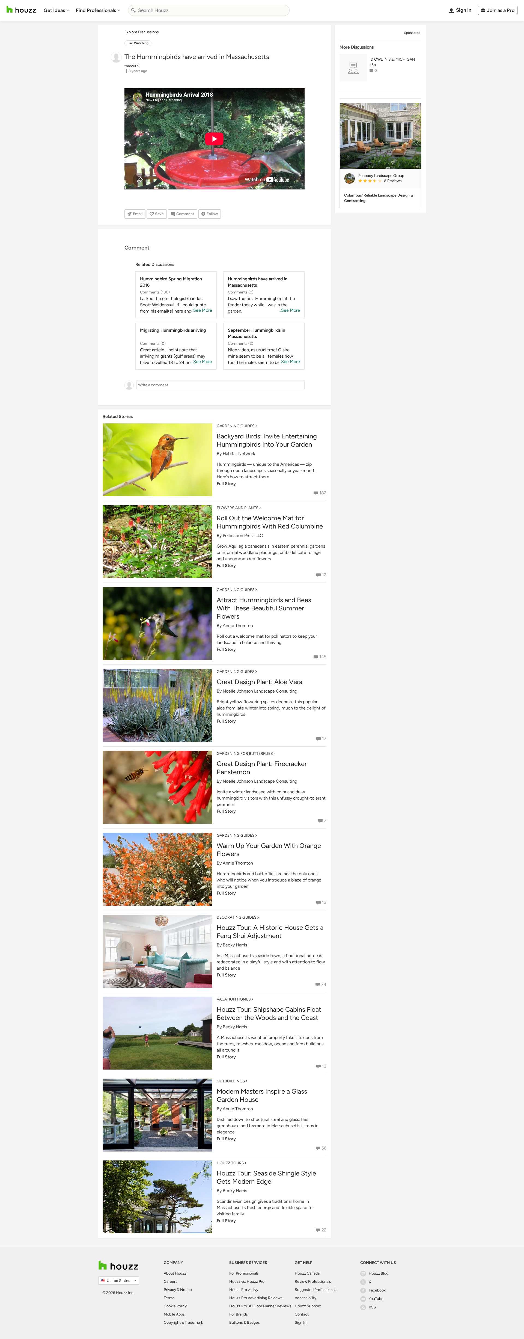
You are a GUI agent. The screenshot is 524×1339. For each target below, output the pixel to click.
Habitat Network (239, 453)
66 (323, 1148)
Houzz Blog (378, 1273)
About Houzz (175, 1273)
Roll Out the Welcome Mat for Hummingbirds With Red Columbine (270, 522)
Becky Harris (235, 945)
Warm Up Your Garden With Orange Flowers (269, 850)
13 (324, 902)
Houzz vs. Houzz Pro (246, 1281)
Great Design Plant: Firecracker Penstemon (262, 768)
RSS (372, 1307)
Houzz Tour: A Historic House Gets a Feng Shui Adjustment (270, 932)
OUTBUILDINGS (231, 1081)
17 (324, 738)
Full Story (226, 483)
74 (323, 984)
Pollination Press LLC (243, 535)
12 (324, 574)
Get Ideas (54, 10)
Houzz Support (308, 1306)
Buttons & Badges (244, 1322)
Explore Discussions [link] (141, 32)
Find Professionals (96, 10)
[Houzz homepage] (21, 9)
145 (322, 656)
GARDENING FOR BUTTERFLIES (245, 753)
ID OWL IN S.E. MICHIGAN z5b (392, 62)
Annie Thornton (238, 625)
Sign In (300, 1322)
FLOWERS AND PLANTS (237, 508)
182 (322, 492)
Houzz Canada (307, 1273)
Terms (169, 1298)
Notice (186, 1289)
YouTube (376, 1298)
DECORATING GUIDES (237, 917)
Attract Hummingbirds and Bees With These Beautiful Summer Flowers (264, 608)
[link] (387, 181)
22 (323, 1230)
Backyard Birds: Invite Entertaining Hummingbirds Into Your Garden (267, 440)
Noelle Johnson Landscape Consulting (260, 691)
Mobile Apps (174, 1314)
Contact (302, 1314)
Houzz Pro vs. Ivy (243, 1289)
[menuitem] (56, 10)
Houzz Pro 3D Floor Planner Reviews (260, 1306)
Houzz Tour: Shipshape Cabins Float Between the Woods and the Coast (269, 1013)
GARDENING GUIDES (236, 426)
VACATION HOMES (234, 999)
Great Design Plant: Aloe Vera (259, 682)
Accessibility (305, 1298)
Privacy (170, 1289)
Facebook (377, 1290)
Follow (212, 214)
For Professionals (244, 1273)
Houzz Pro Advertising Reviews (255, 1298)
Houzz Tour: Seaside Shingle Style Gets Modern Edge (266, 1177)
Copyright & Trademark (183, 1322)
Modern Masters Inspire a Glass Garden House (262, 1095)
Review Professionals (313, 1281)
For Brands (238, 1314)
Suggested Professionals (316, 1289)
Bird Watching (137, 43)
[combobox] (209, 10)
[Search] (133, 10)
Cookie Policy (175, 1306)
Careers (170, 1281)
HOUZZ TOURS (230, 1163)
